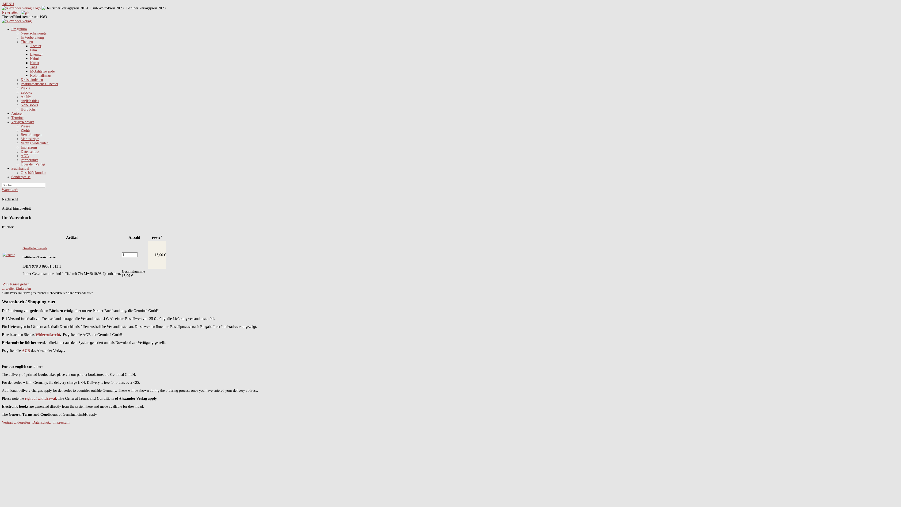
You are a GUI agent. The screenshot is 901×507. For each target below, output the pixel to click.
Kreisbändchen (32, 80)
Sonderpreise (21, 177)
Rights (25, 130)
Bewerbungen (31, 135)
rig (27, 398)
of (35, 398)
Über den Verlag (33, 164)
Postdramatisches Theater (39, 84)
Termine (17, 118)
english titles (30, 101)
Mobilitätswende (42, 71)
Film (33, 50)
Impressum (29, 147)
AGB (25, 156)
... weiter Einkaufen (16, 288)
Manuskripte (30, 139)
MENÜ (8, 4)
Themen (27, 42)
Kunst (34, 63)
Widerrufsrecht (47, 335)
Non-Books (29, 105)
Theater (35, 46)
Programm (19, 29)
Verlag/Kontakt (22, 122)
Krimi (34, 59)
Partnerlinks (29, 160)
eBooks (26, 92)
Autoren (17, 113)
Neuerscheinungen (34, 33)
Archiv (26, 97)
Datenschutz (30, 152)
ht (31, 398)
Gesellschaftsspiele (35, 248)
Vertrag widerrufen (35, 143)
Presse (25, 126)
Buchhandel (20, 168)
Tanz (33, 67)
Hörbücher (29, 109)
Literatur (36, 54)
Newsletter (10, 12)
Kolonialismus (40, 75)
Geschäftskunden (33, 173)
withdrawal (47, 398)
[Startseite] (17, 21)
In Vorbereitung (32, 37)
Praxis (25, 88)
